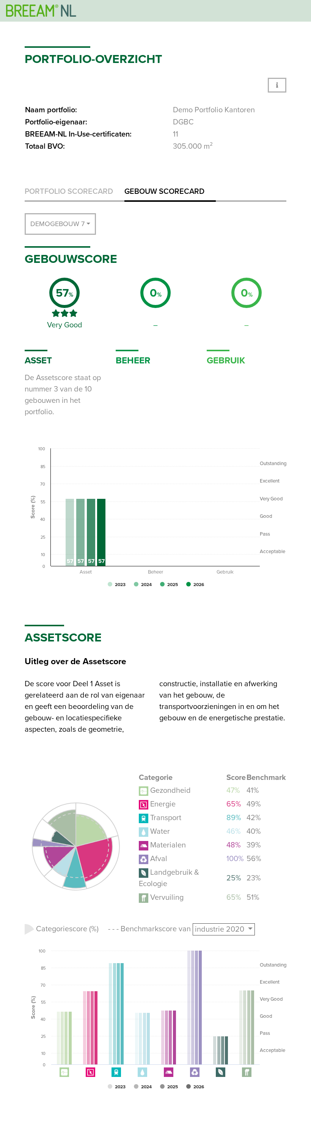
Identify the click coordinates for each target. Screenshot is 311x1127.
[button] (277, 85)
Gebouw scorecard (164, 191)
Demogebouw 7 (57, 224)
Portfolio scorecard (69, 191)
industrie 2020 (220, 929)
